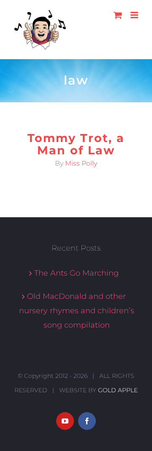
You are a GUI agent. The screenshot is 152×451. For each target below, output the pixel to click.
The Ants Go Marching (76, 273)
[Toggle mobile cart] (118, 15)
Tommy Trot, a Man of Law (76, 144)
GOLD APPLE (118, 390)
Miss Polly (81, 163)
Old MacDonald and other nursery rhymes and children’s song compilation (76, 311)
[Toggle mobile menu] (134, 15)
